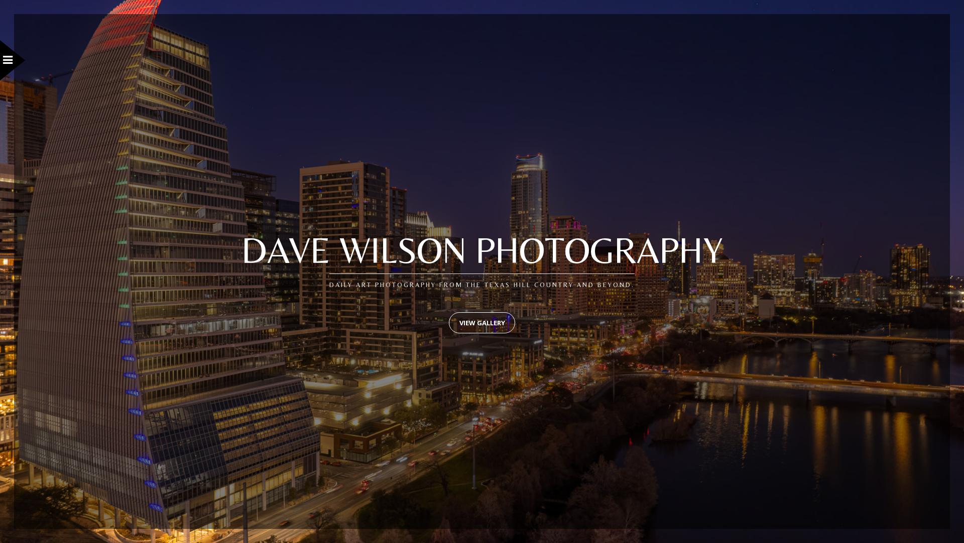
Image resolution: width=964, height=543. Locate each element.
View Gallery (482, 322)
